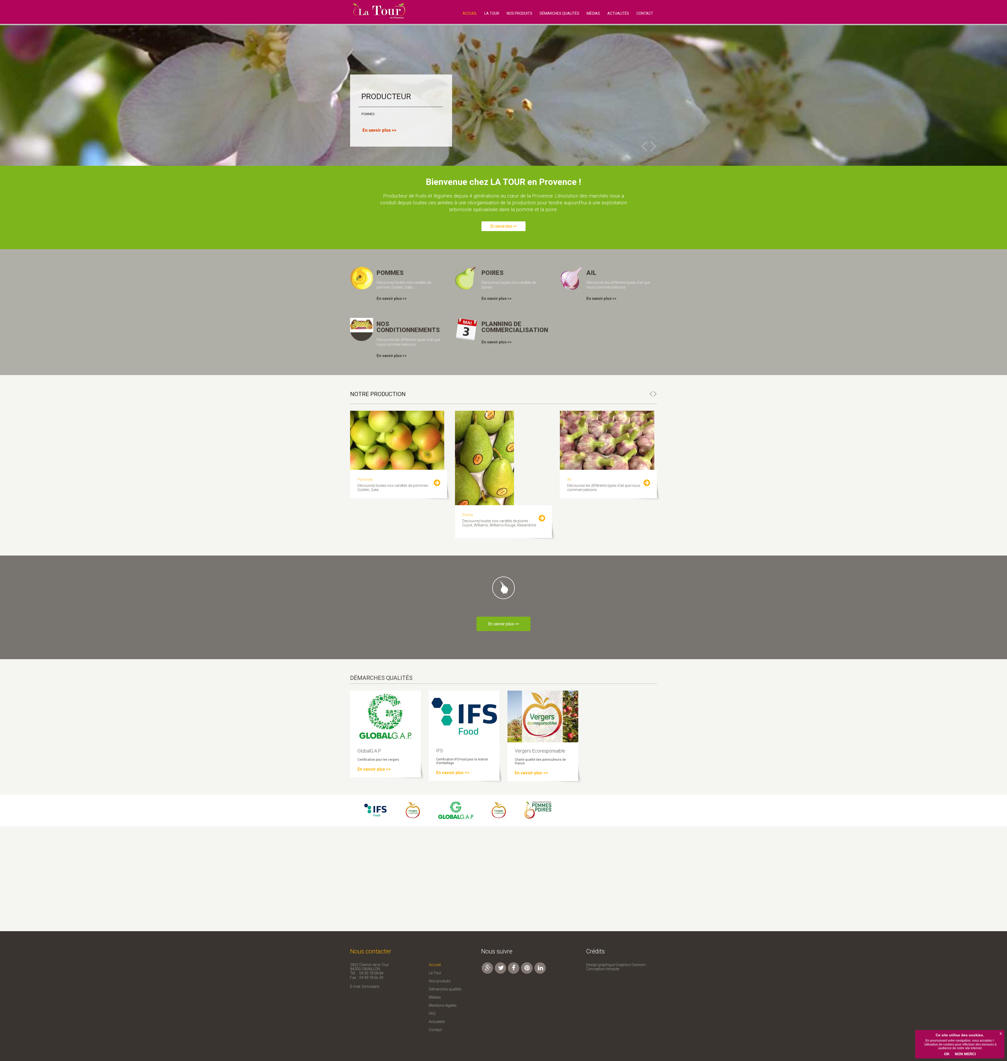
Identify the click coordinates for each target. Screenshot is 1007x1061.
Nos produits (519, 13)
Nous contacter (370, 951)
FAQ (432, 1013)
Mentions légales (443, 1005)
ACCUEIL (470, 13)
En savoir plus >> (503, 226)
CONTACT (644, 13)
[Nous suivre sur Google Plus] (487, 968)
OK (947, 1054)
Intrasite (612, 969)
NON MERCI (965, 1054)
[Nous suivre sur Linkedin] (540, 968)
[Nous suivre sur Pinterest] (527, 968)
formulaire (370, 986)
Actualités (618, 13)
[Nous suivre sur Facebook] (513, 968)
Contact (435, 1030)
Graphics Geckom (630, 965)
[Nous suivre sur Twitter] (500, 968)
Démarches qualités (559, 13)
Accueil (435, 965)
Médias (593, 13)
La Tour (491, 13)
